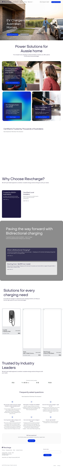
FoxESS (5, 330)
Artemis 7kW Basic (49, 353)
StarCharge (47, 352)
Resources (30, 1)
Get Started (15, 1)
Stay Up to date (46, 449)
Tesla (24, 352)
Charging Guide (9, 450)
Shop (21, 1)
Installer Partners (19, 450)
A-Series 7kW (6, 331)
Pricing (25, 1)
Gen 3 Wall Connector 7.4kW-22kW (28, 353)
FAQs (14, 450)
